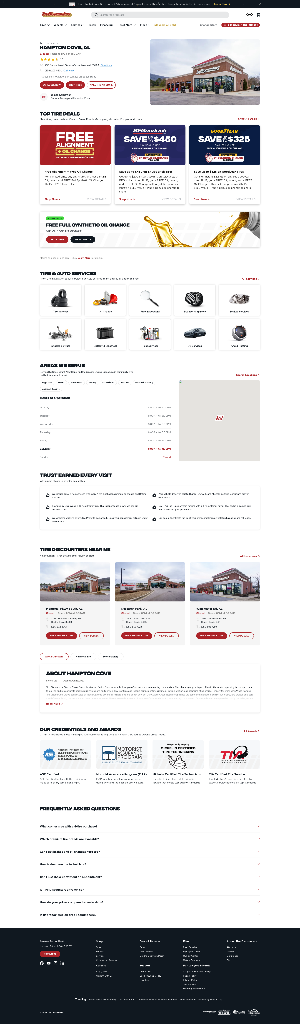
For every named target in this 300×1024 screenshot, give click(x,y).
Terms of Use (189, 984)
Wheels (58, 25)
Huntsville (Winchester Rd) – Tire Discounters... (112, 999)
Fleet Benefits (190, 947)
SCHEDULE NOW (52, 85)
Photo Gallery (110, 656)
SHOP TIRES (75, 85)
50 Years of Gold (165, 25)
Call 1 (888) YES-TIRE (150, 976)
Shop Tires (57, 239)
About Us (231, 947)
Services (76, 25)
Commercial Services (106, 960)
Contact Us (50, 954)
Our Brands (232, 956)
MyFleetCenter (190, 956)
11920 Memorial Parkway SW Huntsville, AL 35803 (66, 620)
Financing (106, 25)
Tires (43, 25)
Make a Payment (191, 960)
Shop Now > (52, 199)
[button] (249, 14)
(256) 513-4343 (59, 626)
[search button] (94, 15)
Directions (106, 65)
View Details (96, 199)
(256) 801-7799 (209, 626)
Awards (230, 952)
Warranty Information (194, 989)
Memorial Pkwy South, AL (64, 608)
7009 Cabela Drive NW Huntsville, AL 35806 (138, 620)
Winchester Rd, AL (209, 608)
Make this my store (61, 636)
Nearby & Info (83, 656)
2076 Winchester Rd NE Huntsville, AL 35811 (213, 620)
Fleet (143, 25)
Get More (126, 25)
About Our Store (54, 656)
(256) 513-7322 (134, 626)
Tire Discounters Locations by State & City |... (202, 999)
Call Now (68, 70)
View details (91, 636)
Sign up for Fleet (191, 952)
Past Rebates (146, 952)
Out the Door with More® (152, 956)
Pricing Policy (190, 976)
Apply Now (101, 971)
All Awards (250, 731)
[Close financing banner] (259, 4)
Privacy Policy (190, 980)
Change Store (208, 25)
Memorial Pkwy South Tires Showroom (158, 999)
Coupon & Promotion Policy (197, 971)
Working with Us (104, 976)
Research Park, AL (134, 608)
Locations (144, 980)
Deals (92, 25)
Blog (229, 960)
